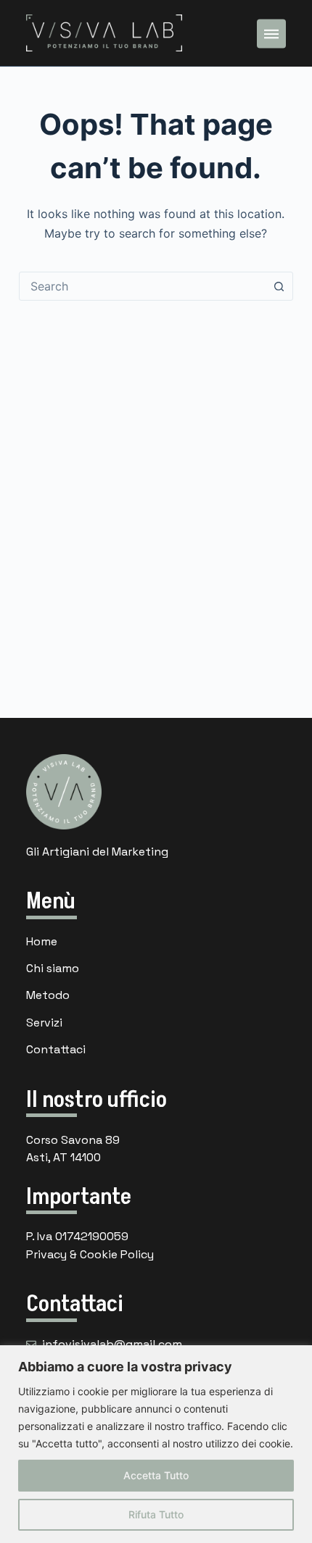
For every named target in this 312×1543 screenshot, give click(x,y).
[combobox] (142, 286)
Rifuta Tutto (156, 1514)
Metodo (48, 995)
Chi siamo (52, 968)
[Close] (296, 1357)
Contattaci (56, 1049)
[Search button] (278, 286)
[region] (156, 1444)
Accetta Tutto (156, 1475)
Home (41, 941)
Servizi (44, 1022)
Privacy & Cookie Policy (90, 1254)
